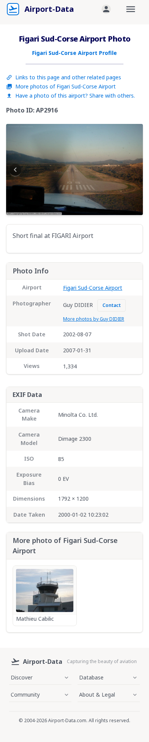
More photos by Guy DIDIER (93, 319)
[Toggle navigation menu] (130, 9)
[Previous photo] (15, 170)
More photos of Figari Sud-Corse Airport (65, 86)
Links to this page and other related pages (68, 77)
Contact (111, 305)
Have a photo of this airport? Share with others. (75, 95)
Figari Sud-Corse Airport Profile (74, 52)
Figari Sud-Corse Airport (92, 287)
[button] (106, 9)
